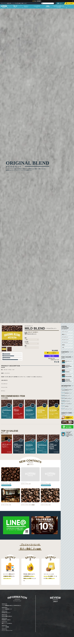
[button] (2, 409)
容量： (26, 337)
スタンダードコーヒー (65, 339)
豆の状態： (27, 341)
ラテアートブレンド (65, 331)
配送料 (26, 333)
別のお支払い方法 (51, 358)
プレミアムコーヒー (65, 342)
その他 (63, 347)
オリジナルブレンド (6, 485)
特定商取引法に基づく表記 (55, 359)
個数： (26, 345)
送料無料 (63, 344)
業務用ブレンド (64, 334)
